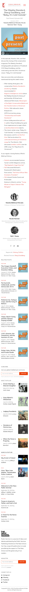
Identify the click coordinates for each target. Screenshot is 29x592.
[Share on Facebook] (10, 246)
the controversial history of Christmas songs (15, 140)
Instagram (6, 575)
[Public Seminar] (3, 5)
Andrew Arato (5, 521)
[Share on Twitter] (14, 246)
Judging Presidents (9, 411)
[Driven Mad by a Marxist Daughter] (23, 388)
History (15, 252)
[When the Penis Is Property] (23, 443)
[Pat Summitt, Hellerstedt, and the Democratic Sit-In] (23, 284)
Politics (20, 252)
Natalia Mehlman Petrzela (12, 22)
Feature (3, 263)
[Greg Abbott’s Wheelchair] (23, 401)
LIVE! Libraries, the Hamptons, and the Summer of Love (8, 335)
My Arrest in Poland (8, 458)
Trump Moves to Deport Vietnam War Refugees (15, 185)
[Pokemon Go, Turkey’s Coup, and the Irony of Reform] (23, 301)
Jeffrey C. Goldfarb (6, 492)
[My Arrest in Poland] (23, 459)
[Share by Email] (18, 246)
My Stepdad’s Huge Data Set (14, 165)
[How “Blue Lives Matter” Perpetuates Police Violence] (23, 472)
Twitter (5, 582)
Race (2, 468)
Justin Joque (6, 390)
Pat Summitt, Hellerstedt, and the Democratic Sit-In (8, 285)
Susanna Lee (4, 507)
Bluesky (5, 577)
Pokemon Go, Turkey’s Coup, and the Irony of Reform (9, 301)
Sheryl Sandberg (20, 255)
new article (12, 128)
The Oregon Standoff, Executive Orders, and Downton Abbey (9, 268)
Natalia (6, 160)
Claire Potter (10, 494)
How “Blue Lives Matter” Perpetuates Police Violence (8, 472)
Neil (5, 167)
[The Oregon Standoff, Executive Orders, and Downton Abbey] (23, 267)
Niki (5, 177)
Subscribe (23, 373)
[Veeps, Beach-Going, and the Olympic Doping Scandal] (23, 318)
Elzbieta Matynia (8, 431)
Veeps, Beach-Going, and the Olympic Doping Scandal (8, 318)
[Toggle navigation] (25, 5)
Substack (21, 376)
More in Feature (6, 452)
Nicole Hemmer (14, 218)
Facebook (6, 579)
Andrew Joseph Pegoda (9, 404)
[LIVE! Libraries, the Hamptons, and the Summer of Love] (23, 335)
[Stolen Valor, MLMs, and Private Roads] (23, 352)
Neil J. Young (18, 24)
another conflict (16, 144)
